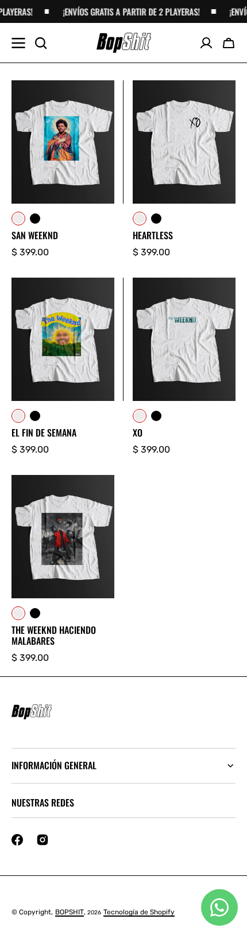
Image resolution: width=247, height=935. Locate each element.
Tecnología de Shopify (139, 912)
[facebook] (17, 839)
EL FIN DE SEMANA (43, 432)
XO (137, 432)
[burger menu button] (18, 43)
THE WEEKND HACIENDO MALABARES (53, 635)
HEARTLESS (153, 235)
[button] (229, 43)
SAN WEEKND (34, 235)
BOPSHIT (69, 912)
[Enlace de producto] (62, 169)
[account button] (206, 43)
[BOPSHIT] (124, 43)
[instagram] (42, 839)
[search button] (41, 43)
